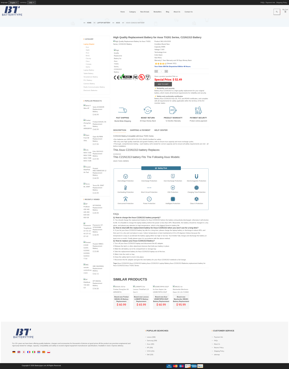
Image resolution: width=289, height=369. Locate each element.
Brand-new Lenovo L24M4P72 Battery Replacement (141, 299)
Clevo (88, 61)
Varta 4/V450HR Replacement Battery (98, 109)
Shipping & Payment (140, 130)
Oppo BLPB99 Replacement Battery (98, 139)
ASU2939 (167, 41)
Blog (167, 12)
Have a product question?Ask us (166, 76)
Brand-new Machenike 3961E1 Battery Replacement (181, 299)
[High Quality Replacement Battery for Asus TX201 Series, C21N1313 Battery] (118, 61)
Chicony (88, 58)
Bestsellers (157, 12)
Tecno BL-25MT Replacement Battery (98, 187)
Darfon (88, 67)
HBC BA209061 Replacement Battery (98, 268)
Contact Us (189, 12)
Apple (88, 50)
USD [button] (31, 3)
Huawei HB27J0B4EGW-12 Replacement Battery (99, 171)
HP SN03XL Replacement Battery (97, 283)
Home (89, 23)
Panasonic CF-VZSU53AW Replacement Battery (98, 228)
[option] (118, 61)
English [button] (13, 3)
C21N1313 (117, 154)
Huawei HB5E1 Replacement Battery (98, 246)
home (122, 12)
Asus (118, 23)
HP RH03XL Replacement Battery (97, 207)
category (132, 12)
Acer (87, 47)
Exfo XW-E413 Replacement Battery (98, 153)
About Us (177, 12)
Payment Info (270, 2)
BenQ (88, 55)
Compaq (88, 64)
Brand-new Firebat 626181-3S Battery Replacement (121, 299)
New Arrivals (144, 12)
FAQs (263, 2)
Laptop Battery (103, 23)
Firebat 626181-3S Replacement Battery (99, 124)
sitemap (217, 354)
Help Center (161, 130)
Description (119, 130)
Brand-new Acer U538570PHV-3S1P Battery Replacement (161, 299)
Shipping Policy (281, 2)
